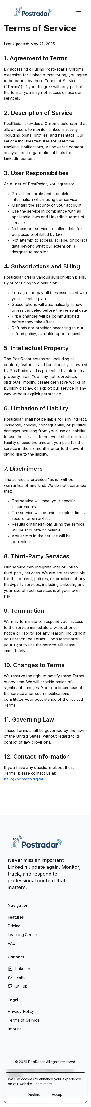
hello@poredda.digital (23, 779)
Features (16, 917)
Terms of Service (24, 1020)
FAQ (12, 943)
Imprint (14, 1029)
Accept (58, 1094)
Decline (33, 1094)
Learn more (43, 1084)
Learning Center (22, 934)
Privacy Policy (21, 1011)
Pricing (14, 925)
